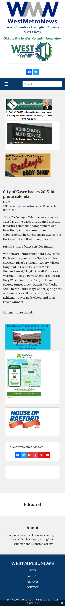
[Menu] (6, 84)
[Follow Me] (36, 71)
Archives (33, 581)
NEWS (12, 210)
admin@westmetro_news (25, 206)
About (32, 576)
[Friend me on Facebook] (29, 71)
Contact (33, 587)
